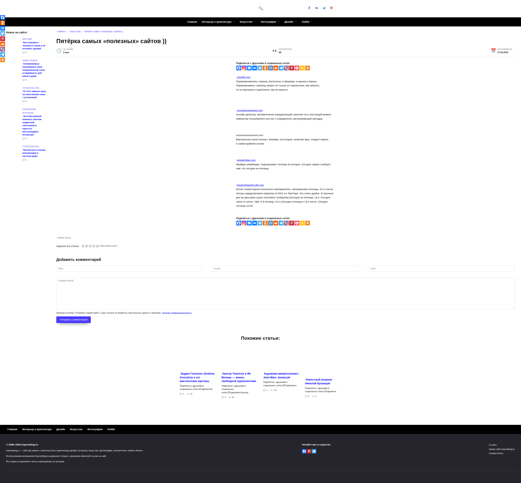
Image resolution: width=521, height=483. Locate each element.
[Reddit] (275, 68)
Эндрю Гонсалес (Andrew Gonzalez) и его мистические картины (197, 415)
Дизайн (289, 21)
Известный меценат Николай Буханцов (318, 419)
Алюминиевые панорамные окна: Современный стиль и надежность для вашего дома (33, 69)
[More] (307, 68)
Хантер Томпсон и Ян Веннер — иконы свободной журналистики (239, 415)
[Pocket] (297, 68)
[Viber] (286, 68)
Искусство (246, 21)
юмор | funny (64, 275)
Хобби (305, 21)
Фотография (268, 21)
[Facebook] (238, 68)
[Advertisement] (137, 255)
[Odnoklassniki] (265, 68)
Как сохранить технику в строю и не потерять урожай (33, 45)
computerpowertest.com (250, 110)
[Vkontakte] (254, 68)
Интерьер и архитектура (216, 21)
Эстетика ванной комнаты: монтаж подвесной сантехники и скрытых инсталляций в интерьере (31, 125)
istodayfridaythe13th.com (250, 185)
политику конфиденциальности (176, 351)
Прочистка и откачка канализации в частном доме (33, 153)
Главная (192, 21)
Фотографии (95, 467)
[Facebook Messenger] (249, 68)
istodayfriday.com (246, 160)
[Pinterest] (291, 68)
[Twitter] (260, 68)
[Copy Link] (302, 68)
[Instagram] (244, 68)
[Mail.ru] (270, 68)
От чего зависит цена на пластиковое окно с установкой (34, 94)
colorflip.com (243, 77)
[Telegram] (281, 68)
